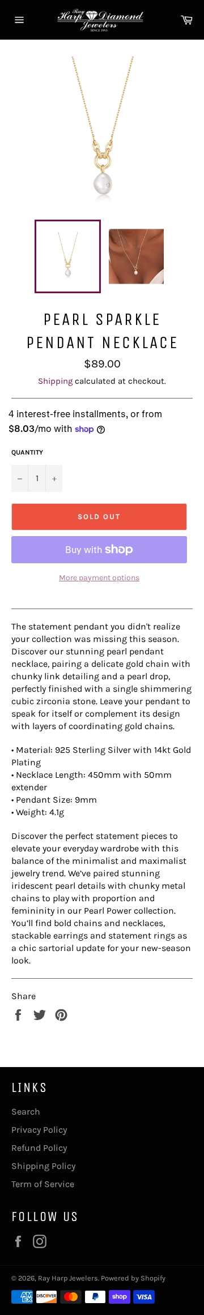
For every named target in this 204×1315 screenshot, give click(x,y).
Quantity (27, 452)
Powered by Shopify (133, 1278)
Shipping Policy (43, 1165)
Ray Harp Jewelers (68, 1278)
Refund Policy (39, 1147)
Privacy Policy (39, 1129)
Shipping (55, 381)
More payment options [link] (99, 577)
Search (25, 1111)
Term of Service (42, 1184)
